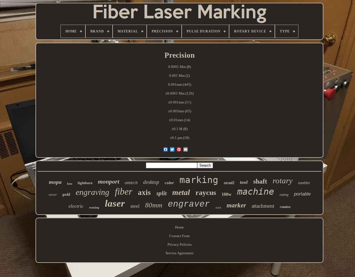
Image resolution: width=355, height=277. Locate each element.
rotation (285, 207)
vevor (53, 194)
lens (69, 183)
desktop (151, 182)
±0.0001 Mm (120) (179, 93)
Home (179, 227)
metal (181, 192)
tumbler (304, 183)
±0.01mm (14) (179, 120)
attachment (263, 206)
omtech (131, 182)
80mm (153, 205)
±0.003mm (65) (179, 111)
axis (144, 192)
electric (76, 206)
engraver (189, 204)
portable (302, 194)
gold (66, 194)
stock (218, 207)
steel (135, 206)
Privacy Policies (180, 244)
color (169, 183)
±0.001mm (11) (179, 102)
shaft (260, 181)
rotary (283, 180)
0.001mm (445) (179, 84)
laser (115, 203)
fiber (123, 191)
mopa (55, 182)
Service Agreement (180, 253)
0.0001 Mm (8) (179, 67)
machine (255, 191)
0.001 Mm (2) (179, 75)
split (161, 193)
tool (244, 182)
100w (227, 194)
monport (108, 181)
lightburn (85, 183)
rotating (94, 207)
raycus (206, 193)
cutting (284, 195)
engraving (92, 192)
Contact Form (179, 236)
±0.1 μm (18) (179, 138)
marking (198, 179)
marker (236, 205)
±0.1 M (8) (179, 129)
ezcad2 (229, 183)
